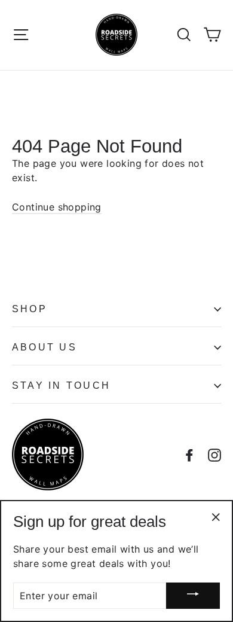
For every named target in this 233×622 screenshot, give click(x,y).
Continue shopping (57, 207)
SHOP (29, 308)
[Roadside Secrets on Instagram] (214, 454)
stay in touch (61, 385)
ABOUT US (44, 347)
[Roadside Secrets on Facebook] (189, 454)
